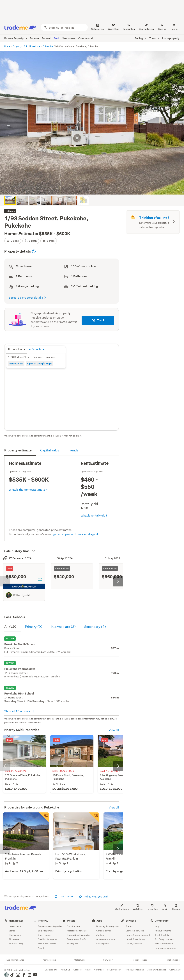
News (88, 969)
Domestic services (135, 930)
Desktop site (51, 969)
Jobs (99, 920)
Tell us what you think (95, 896)
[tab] (16, 349)
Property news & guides (50, 926)
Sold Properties (46, 930)
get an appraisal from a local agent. (76, 534)
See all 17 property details (26, 297)
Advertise (99, 969)
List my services (134, 943)
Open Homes (44, 934)
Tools (152, 38)
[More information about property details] (34, 251)
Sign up (162, 29)
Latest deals (15, 926)
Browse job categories (107, 926)
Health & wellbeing (135, 939)
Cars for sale (73, 926)
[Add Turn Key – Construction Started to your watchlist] (94, 817)
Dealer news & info (76, 939)
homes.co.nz (49, 960)
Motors (71, 920)
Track (101, 320)
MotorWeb (79, 960)
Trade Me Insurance (14, 960)
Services (131, 920)
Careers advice (103, 930)
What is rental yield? (94, 515)
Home (7, 46)
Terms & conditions (134, 969)
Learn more (66, 896)
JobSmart (101, 934)
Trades (129, 926)
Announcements (163, 930)
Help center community (166, 947)
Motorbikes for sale (77, 930)
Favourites (152, 908)
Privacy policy (114, 969)
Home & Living (16, 943)
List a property (170, 38)
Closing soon (15, 934)
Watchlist (137, 908)
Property (17, 46)
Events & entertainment (138, 934)
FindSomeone (173, 960)
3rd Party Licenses (164, 939)
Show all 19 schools (17, 711)
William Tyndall (21, 595)
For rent (46, 38)
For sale (34, 38)
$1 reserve (14, 939)
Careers (77, 969)
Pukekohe (35, 46)
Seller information (164, 943)
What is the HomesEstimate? (28, 489)
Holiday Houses (139, 960)
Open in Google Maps (39, 363)
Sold (56, 38)
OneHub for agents (47, 939)
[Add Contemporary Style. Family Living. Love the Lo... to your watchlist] (44, 817)
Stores (12, 930)
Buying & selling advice (78, 934)
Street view (16, 363)
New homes (68, 38)
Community (162, 920)
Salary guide (102, 943)
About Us (65, 969)
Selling (139, 38)
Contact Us (175, 969)
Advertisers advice (105, 939)
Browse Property (14, 38)
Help (157, 926)
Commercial (85, 38)
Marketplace (16, 920)
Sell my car (72, 943)
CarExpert (108, 960)
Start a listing (122, 908)
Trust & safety (162, 934)
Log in (174, 29)
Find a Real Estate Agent (47, 945)
